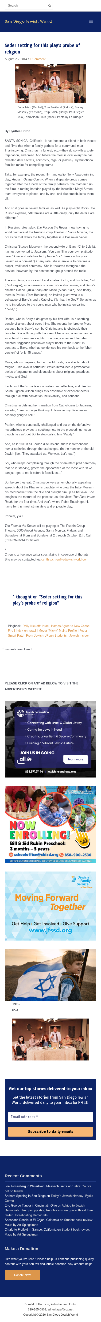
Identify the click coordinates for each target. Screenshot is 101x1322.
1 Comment (38, 59)
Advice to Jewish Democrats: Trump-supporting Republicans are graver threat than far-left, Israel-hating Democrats (49, 1210)
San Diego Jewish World (28, 21)
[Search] (50, 5)
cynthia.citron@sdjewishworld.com (64, 559)
